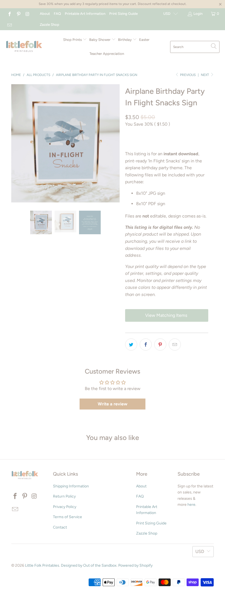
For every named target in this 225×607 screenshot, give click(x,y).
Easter (144, 40)
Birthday (125, 40)
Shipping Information (71, 486)
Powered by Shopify (135, 565)
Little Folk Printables (42, 565)
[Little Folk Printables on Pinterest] (18, 14)
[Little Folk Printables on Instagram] (27, 14)
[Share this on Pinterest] (160, 344)
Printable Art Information (85, 14)
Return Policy (64, 496)
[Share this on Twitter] (131, 344)
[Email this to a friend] (175, 344)
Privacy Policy (64, 506)
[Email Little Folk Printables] (9, 24)
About (45, 14)
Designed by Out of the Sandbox (89, 565)
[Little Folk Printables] (24, 46)
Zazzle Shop (49, 24)
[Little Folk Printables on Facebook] (9, 14)
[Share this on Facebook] (146, 344)
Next (205, 75)
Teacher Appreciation (106, 54)
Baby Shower (100, 40)
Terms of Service (67, 517)
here (191, 504)
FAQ (57, 14)
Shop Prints (73, 40)
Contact (60, 527)
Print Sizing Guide (123, 14)
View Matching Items (166, 315)
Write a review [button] (112, 403)
